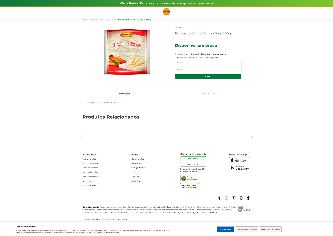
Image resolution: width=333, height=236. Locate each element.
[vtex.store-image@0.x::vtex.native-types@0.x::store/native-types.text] (219, 198)
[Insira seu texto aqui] (239, 162)
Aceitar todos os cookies (247, 229)
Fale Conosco (193, 159)
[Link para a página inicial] (85, 20)
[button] (81, 137)
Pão (101, 20)
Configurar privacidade (270, 229)
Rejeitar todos (225, 229)
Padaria (93, 20)
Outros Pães (110, 20)
